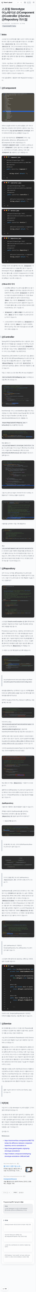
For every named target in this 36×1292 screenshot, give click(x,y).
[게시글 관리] (9, 1192)
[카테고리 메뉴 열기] (33, 2)
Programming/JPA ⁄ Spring (9, 26)
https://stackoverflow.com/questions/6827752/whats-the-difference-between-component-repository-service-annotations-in (19, 1143)
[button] (18, 107)
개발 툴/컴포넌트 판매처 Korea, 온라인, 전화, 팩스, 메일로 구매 (17, 1182)
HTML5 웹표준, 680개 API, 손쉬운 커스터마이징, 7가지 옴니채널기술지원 (13, 1170)
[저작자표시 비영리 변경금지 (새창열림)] (21, 1192)
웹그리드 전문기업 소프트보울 (13, 1166)
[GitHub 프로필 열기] (25, 2)
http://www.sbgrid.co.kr (10, 1163)
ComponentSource (10, 1179)
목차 (6, 1288)
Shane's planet (8, 2)
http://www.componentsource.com (13, 1176)
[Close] (4, 157)
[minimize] (7, 157)
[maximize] (9, 157)
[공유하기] (7, 1192)
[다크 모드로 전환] (29, 2)
